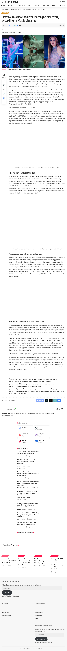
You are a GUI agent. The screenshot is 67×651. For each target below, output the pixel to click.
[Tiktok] (25, 441)
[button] (3, 2)
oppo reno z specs (51, 391)
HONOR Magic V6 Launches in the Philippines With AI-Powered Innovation (26, 461)
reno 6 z (11, 393)
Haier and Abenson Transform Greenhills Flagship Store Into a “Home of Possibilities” (28, 473)
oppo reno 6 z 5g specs (34, 386)
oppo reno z (33, 391)
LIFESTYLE (7, 9)
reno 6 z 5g (17, 393)
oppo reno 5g (53, 379)
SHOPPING (38, 555)
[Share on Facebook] (9, 25)
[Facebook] (54, 409)
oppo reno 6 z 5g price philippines (18, 386)
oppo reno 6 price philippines (17, 384)
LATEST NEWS (21, 456)
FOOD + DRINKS (21, 519)
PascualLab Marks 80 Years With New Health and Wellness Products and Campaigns (28, 483)
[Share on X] (12, 25)
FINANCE (21, 555)
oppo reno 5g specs (14, 381)
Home (3, 9)
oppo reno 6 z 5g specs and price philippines (21, 389)
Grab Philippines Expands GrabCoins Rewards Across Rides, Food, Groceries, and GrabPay (27, 505)
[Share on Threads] (4, 89)
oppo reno (18, 379)
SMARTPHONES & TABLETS (24, 466)
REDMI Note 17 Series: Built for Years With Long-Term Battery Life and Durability (27, 493)
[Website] (52, 409)
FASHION (5, 555)
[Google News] (42, 441)
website (47, 362)
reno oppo (23, 393)
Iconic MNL (12, 2)
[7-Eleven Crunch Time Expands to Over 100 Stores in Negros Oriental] (45, 454)
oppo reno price (24, 391)
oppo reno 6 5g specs (45, 381)
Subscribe (7, 592)
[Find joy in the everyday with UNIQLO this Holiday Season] (9, 552)
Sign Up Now (41, 639)
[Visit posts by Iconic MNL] (4, 409)
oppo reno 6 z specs (14, 391)
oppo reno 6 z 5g (49, 384)
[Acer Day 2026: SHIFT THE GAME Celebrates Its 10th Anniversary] (45, 525)
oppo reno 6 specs (31, 384)
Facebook (56, 362)
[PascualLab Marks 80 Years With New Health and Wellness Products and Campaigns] (45, 484)
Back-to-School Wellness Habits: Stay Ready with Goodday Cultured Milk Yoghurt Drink (28, 514)
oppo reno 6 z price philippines (54, 389)
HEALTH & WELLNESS (22, 487)
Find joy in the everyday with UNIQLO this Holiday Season (9, 561)
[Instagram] (59, 409)
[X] (57, 409)
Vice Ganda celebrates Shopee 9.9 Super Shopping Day (41, 561)
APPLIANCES (20, 478)
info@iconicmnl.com (7, 415)
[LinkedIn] (64, 409)
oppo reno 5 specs (44, 379)
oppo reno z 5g (41, 391)
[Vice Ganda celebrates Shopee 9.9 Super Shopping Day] (41, 552)
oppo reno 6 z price (39, 389)
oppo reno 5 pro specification (30, 379)
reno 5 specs (60, 391)
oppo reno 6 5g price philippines (29, 381)
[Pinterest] (62, 409)
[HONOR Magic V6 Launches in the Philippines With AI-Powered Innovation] (45, 462)
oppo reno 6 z (40, 384)
